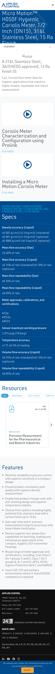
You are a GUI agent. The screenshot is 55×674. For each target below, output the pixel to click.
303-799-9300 (14, 605)
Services (19, 633)
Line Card (44, 633)
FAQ (3, 638)
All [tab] (4, 396)
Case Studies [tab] (34, 396)
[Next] (51, 425)
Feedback (13, 638)
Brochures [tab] (17, 396)
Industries (31, 633)
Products (7, 633)
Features (9, 46)
